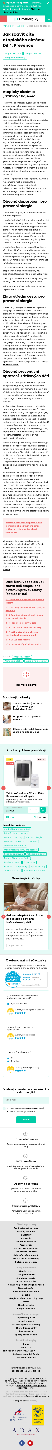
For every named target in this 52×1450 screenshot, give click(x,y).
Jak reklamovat (26, 1321)
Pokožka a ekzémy (36, 854)
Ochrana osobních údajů (26, 1354)
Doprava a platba (26, 1318)
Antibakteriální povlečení (17, 829)
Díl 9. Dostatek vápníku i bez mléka (23, 644)
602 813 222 (17, 1371)
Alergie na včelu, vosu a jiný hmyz (26, 1298)
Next (49, 788)
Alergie (20, 26)
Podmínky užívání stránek (37, 1396)
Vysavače (26, 1238)
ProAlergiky (8, 26)
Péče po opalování (13, 854)
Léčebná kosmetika (14, 841)
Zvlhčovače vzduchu (34, 871)
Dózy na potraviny (13, 837)
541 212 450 (34, 1371)
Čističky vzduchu (26, 1231)
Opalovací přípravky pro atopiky (20, 850)
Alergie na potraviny (15, 58)
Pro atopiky (29, 862)
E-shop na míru (20, 1401)
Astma (26, 1302)
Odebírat (26, 1119)
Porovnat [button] (41, 817)
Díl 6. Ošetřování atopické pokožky (23, 627)
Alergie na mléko (33, 54)
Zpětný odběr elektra (26, 1335)
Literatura (32, 841)
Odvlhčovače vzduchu (26, 1248)
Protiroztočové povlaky (15, 866)
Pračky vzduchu (12, 862)
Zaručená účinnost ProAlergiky (19, 1351)
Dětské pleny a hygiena (16, 833)
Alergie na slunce (26, 1308)
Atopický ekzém (13, 54)
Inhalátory (26, 1235)
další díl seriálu (11, 365)
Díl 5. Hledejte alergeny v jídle (21, 623)
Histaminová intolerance (26, 1292)
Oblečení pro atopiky (15, 846)
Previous (3, 788)
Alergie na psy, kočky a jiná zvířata (26, 1285)
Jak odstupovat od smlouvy (26, 1324)
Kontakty (26, 1347)
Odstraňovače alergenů (25, 1255)
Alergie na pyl (26, 1271)
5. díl (7, 468)
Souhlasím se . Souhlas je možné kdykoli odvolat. (26, 1110)
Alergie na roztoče (26, 1278)
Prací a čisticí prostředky (16, 858)
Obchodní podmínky (26, 1328)
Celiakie (26, 1295)
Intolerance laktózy (26, 1281)
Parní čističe (26, 1245)
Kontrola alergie (34, 837)
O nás (26, 1344)
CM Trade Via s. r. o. (34, 1378)
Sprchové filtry (38, 866)
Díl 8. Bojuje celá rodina (18, 640)
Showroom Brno (26, 1331)
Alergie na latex (26, 1305)
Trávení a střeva (12, 871)
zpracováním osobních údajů (31, 1108)
